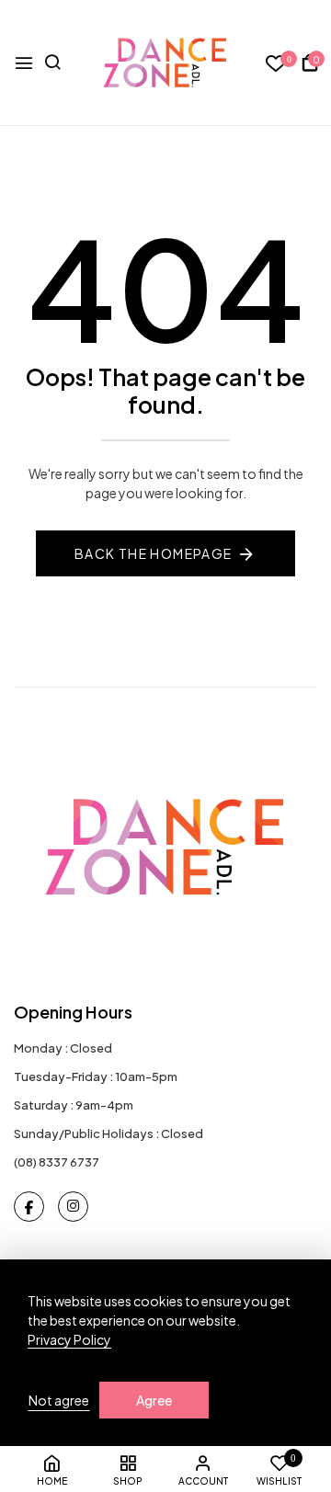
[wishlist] (276, 63)
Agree (154, 1400)
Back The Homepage (153, 553)
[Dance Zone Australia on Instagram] (73, 1206)
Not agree (59, 1400)
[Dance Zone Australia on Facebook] (29, 1206)
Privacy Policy (69, 1339)
